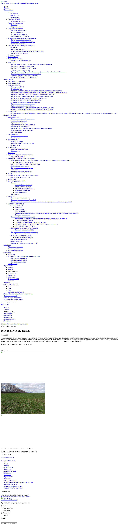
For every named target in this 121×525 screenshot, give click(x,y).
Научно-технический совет (19, 53)
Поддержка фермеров (14, 83)
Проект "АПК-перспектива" (23, 185)
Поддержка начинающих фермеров (22, 168)
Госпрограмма (12, 111)
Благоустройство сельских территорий (23, 217)
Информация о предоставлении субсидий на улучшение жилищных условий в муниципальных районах (46, 213)
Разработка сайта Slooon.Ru (9, 500)
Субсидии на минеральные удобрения (22, 106)
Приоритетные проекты (18, 123)
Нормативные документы (19, 239)
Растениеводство (13, 134)
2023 (9, 288)
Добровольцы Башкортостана (13, 297)
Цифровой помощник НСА (16, 292)
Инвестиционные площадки (20, 126)
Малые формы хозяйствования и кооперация (21, 158)
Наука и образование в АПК (16, 181)
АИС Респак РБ (12, 264)
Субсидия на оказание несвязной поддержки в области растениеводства (33, 94)
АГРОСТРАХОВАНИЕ (11, 284)
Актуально (14, 170)
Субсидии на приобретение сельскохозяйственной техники (29, 98)
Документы (18, 207)
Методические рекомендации (24, 220)
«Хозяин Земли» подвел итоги (20, 70)
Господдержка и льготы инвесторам (22, 130)
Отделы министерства (18, 21)
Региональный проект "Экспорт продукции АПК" (23, 175)
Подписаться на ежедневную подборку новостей (15, 496)
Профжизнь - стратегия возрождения (22, 66)
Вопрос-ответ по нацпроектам (24, 162)
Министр (10, 12)
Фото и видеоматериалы (22, 215)
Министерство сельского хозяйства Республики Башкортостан (19, 3)
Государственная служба (15, 23)
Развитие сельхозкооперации (20, 166)
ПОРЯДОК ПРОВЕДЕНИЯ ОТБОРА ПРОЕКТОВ (30, 222)
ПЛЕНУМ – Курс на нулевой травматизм (23, 77)
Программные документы (19, 30)
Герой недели (12, 273)
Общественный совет (17, 49)
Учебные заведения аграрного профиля (23, 42)
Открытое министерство (15, 28)
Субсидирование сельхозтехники (21, 171)
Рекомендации (15, 138)
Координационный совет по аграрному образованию (27, 51)
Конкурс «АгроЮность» (22, 190)
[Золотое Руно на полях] (23, 381)
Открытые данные (16, 32)
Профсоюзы (11, 62)
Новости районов (13, 271)
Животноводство (13, 139)
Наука (13, 183)
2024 (9, 290)
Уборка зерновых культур (19, 260)
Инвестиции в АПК (14, 117)
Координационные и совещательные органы (21, 45)
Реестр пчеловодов (17, 141)
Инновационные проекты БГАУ (24, 188)
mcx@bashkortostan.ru (7, 457)
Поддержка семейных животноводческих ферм (25, 164)
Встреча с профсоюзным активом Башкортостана (26, 74)
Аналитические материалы (19, 136)
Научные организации (18, 43)
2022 (9, 286)
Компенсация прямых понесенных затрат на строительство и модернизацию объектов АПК (39, 92)
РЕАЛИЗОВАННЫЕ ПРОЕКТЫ (25, 226)
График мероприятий (10, 296)
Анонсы (10, 269)
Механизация (12, 147)
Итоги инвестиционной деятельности (22, 119)
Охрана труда (15, 151)
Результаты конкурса (17, 27)
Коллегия (14, 47)
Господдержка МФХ (17, 87)
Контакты (11, 281)
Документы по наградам (15, 250)
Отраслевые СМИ (13, 279)
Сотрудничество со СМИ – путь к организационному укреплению (31, 64)
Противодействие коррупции (20, 36)
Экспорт (10, 173)
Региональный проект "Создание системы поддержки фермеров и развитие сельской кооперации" (41, 160)
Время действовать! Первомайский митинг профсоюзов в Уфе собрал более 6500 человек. (38, 72)
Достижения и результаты (19, 121)
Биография (14, 13)
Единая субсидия (16, 89)
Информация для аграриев (23, 186)
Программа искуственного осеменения (23, 104)
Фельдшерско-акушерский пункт (21, 235)
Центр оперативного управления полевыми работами (24, 256)
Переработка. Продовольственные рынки (20, 154)
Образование (15, 194)
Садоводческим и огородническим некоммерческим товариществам (32, 109)
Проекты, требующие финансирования (23, 124)
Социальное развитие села (16, 203)
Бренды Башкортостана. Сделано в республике (18, 294)
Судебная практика (20, 211)
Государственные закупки (19, 34)
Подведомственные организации (21, 40)
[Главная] (4, 1)
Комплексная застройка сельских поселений (24, 228)
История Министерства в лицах (21, 60)
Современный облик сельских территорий (24, 243)
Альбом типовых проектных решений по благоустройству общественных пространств (41, 218)
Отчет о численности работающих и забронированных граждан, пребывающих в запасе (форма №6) (41, 202)
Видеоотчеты (15, 15)
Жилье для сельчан (17, 205)
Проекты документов (14, 249)
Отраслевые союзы (13, 55)
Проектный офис (13, 57)
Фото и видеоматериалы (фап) (24, 237)
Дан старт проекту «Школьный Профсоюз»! (24, 75)
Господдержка (8, 79)
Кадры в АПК (12, 179)
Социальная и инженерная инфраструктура (24, 232)
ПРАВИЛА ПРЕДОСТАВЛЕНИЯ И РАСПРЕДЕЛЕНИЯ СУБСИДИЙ (36, 224)
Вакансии (14, 25)
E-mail (3, 518)
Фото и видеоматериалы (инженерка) (26, 234)
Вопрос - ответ (19, 209)
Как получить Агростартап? (16, 81)
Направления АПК (10, 115)
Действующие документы (15, 247)
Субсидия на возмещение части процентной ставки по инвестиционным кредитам (36, 90)
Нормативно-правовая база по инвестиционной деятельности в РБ (31, 128)
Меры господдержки (14, 85)
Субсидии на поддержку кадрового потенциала (25, 102)
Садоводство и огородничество (13, 299)
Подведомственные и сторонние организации (22, 38)
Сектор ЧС (11, 196)
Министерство (8, 10)
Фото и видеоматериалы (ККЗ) (24, 230)
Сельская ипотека (16, 241)
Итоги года (11, 254)
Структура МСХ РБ (14, 19)
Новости (10, 267)
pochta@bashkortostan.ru (8, 460)
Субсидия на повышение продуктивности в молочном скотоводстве (32, 96)
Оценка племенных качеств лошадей (22, 143)
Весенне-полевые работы (19, 258)
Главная (6, 8)
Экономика (11, 153)
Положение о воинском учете (20, 198)
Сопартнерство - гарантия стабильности (23, 68)
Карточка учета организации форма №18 (23, 200)
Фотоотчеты (15, 17)
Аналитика (7, 252)
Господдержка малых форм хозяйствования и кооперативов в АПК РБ (32, 107)
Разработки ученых (21, 192)
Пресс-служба (8, 265)
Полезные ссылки (16, 132)
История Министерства (15, 58)
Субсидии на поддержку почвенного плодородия (26, 100)
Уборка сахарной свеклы (18, 262)
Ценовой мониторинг (18, 156)
